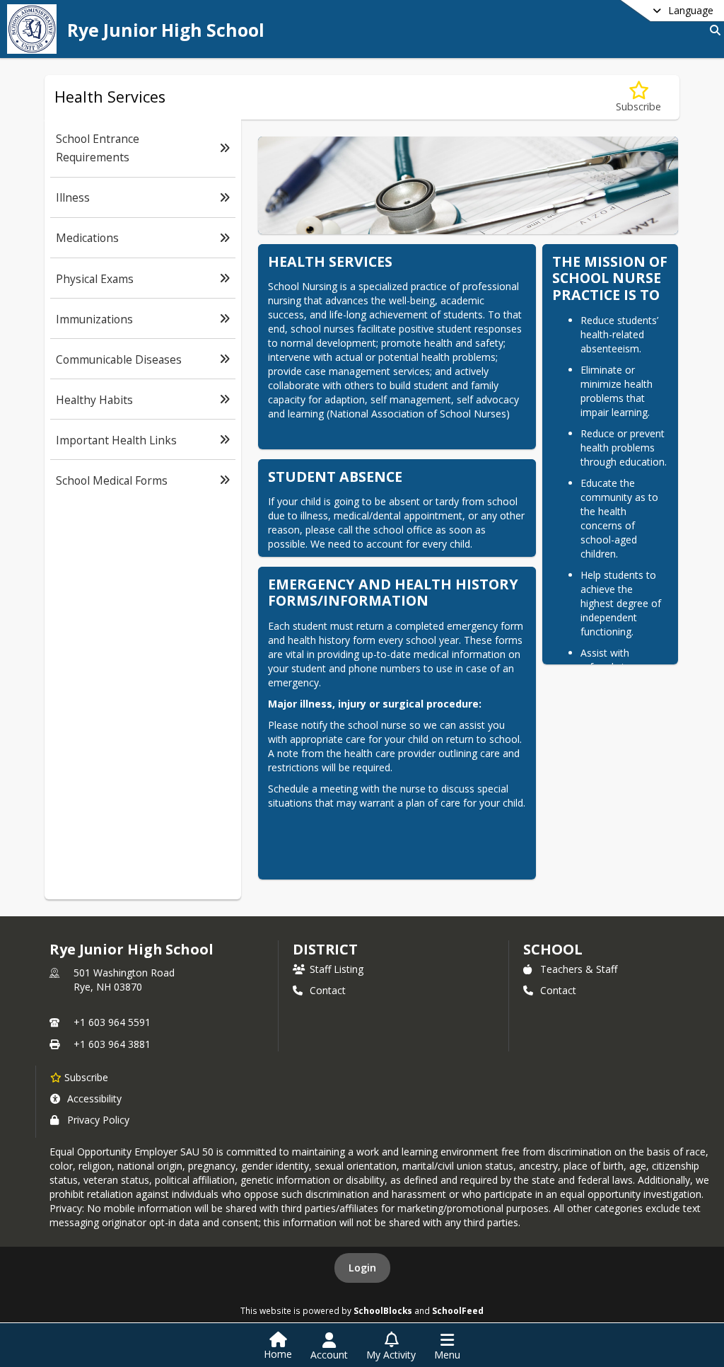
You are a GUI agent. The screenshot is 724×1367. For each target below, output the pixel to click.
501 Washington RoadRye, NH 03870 (124, 979)
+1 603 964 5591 (112, 1022)
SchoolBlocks (383, 1310)
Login (362, 1267)
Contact (328, 990)
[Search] (712, 30)
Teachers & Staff (578, 969)
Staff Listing (336, 969)
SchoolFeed (458, 1310)
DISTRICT (325, 949)
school (552, 949)
